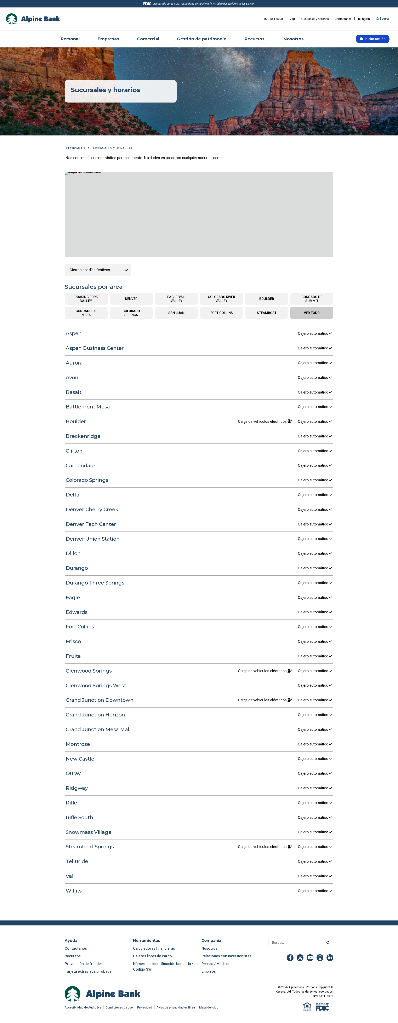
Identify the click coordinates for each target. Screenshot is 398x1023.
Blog (292, 19)
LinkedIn (329, 957)
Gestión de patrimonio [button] (202, 38)
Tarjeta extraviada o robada (88, 971)
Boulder (266, 299)
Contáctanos (343, 19)
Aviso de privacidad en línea (176, 1007)
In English (364, 19)
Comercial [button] (148, 38)
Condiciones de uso (119, 1007)
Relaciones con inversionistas (226, 956)
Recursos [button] (255, 38)
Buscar (384, 18)
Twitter (300, 957)
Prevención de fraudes (84, 963)
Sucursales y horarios (315, 19)
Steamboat (267, 313)
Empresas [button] (108, 38)
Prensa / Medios (215, 963)
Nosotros (209, 948)
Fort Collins (221, 313)
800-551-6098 (273, 19)
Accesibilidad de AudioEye (83, 1007)
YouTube (310, 957)
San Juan (176, 313)
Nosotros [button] (293, 38)
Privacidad (144, 1007)
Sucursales (75, 148)
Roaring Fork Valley (86, 299)
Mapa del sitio (208, 1007)
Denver (131, 299)
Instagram (320, 957)
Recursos (73, 956)
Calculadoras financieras (154, 948)
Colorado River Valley (221, 299)
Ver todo (312, 313)
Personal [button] (70, 38)
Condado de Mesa (86, 313)
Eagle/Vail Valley (176, 299)
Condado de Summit (311, 299)
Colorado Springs (131, 313)
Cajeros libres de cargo (152, 956)
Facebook (290, 957)
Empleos (208, 971)
